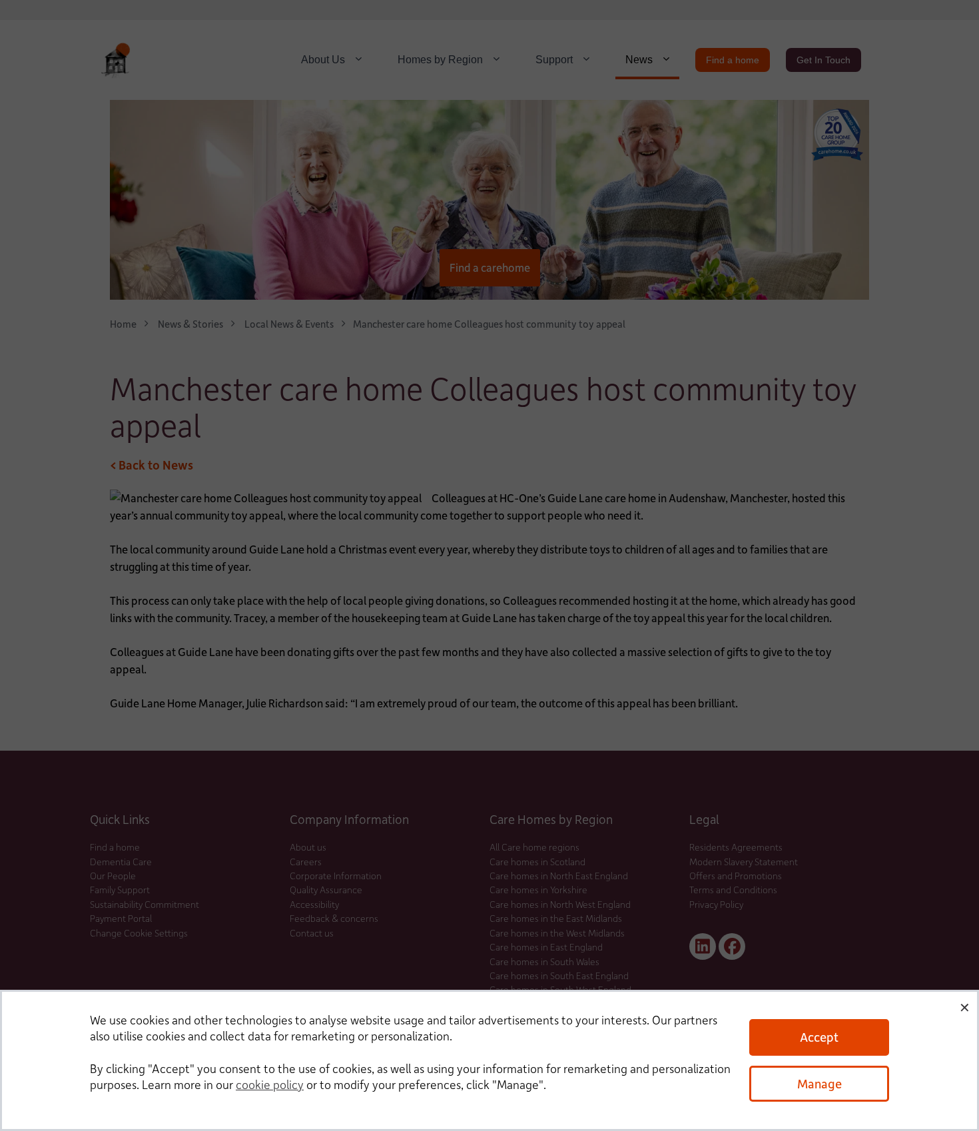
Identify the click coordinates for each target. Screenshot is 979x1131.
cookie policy (270, 1084)
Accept (819, 1036)
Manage (819, 1083)
